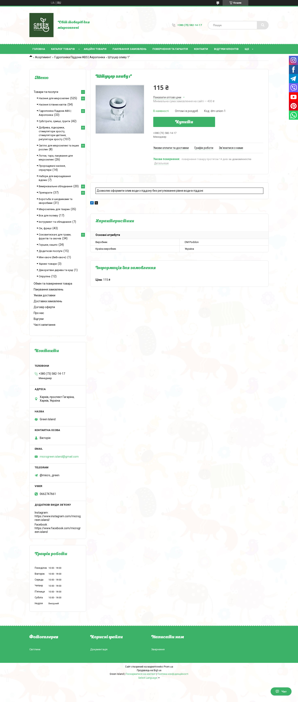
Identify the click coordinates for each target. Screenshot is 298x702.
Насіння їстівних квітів (52, 104)
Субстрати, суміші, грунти (54, 121)
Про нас (39, 313)
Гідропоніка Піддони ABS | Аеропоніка (79, 57)
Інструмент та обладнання (55, 221)
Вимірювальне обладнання (55, 186)
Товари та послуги (46, 92)
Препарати (45, 192)
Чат (284, 691)
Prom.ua (168, 666)
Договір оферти (44, 307)
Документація (98, 649)
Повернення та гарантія (170, 49)
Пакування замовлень (129, 49)
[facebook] (92, 203)
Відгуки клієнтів (226, 49)
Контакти (201, 49)
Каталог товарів (63, 49)
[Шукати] (263, 25)
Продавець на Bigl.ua (149, 670)
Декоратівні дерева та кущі (56, 270)
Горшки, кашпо (48, 244)
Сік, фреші (45, 228)
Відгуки (39, 318)
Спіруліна (44, 276)
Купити (184, 122)
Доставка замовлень (48, 301)
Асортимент (43, 57)
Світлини (34, 649)
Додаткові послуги (50, 251)
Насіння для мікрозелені (54, 98)
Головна (38, 49)
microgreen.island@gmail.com (59, 456)
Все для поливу (48, 215)
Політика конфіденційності (172, 674)
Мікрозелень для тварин (54, 209)
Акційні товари (95, 49)
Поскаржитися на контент (140, 674)
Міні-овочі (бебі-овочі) (52, 257)
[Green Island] (41, 25)
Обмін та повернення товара (53, 283)
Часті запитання (44, 324)
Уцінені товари (48, 263)
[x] (96, 203)
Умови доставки (44, 295)
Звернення (158, 649)
